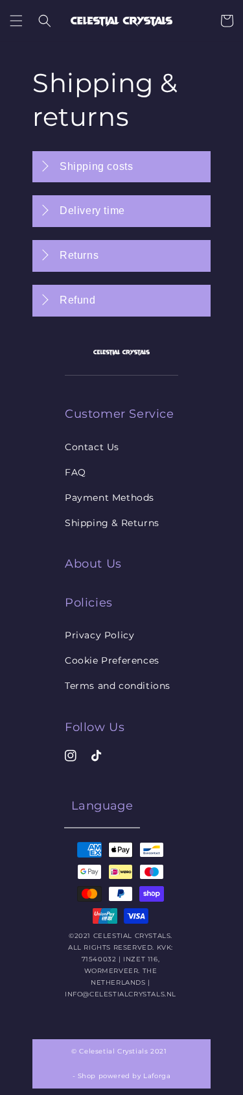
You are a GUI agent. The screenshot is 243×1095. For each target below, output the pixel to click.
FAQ (75, 472)
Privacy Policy (99, 635)
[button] (16, 20)
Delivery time (92, 210)
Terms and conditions (117, 686)
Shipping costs (96, 166)
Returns (79, 255)
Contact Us (92, 447)
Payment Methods (109, 497)
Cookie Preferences (112, 660)
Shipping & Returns (112, 523)
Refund (78, 300)
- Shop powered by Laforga (122, 1076)
